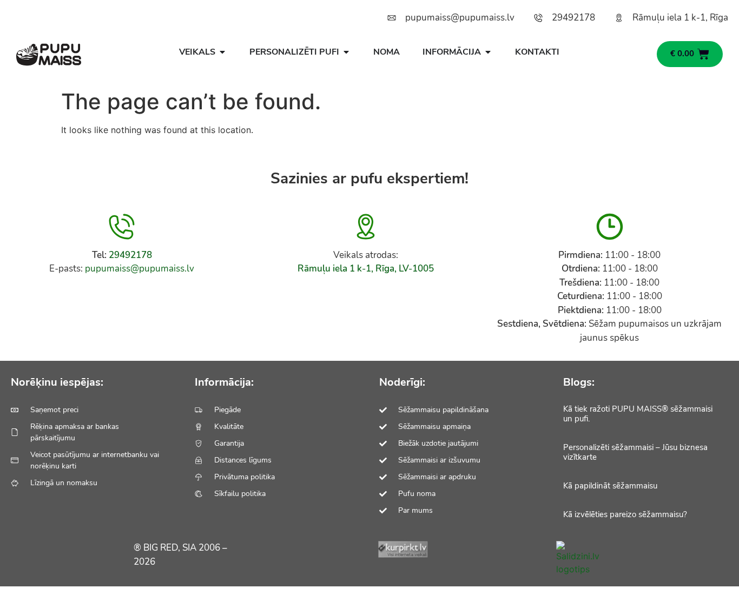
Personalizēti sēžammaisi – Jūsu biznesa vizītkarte (635, 452)
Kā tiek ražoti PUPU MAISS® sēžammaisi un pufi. (637, 414)
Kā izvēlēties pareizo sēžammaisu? (625, 514)
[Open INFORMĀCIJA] (488, 51)
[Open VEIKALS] (222, 51)
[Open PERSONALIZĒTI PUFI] (346, 51)
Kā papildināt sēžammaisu (610, 485)
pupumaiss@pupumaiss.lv (139, 268)
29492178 (130, 255)
